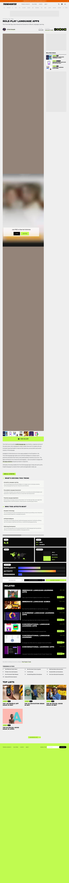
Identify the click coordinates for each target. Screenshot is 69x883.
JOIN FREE (24, 233)
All (4, 7)
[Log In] (62, 4)
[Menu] (65, 4)
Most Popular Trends (26, 661)
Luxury (49, 7)
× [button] (67, 1)
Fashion (54, 7)
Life (19, 7)
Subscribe (63, 747)
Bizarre (59, 7)
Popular (8, 7)
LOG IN (16, 233)
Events (40, 4)
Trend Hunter (5, 18)
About (46, 4)
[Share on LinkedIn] (58, 29)
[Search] (59, 4)
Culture (24, 7)
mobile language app (20, 444)
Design (28, 7)
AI (12, 7)
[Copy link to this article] (55, 29)
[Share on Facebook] (60, 29)
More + (66, 7)
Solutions (34, 4)
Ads (33, 7)
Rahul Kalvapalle (11, 29)
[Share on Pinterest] (65, 29)
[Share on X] (62, 29)
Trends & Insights (25, 4)
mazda (52, 30)
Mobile (12, 18)
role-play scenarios (7, 461)
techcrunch (47, 30)
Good (45, 7)
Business (37, 7)
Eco (41, 7)
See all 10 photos (9, 473)
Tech (16, 7)
